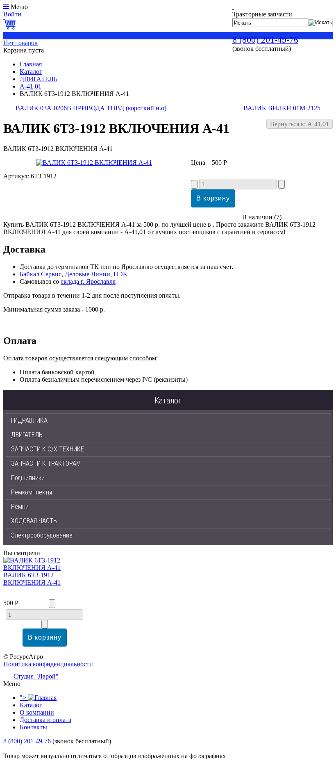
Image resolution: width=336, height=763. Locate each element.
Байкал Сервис (40, 274)
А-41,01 (30, 86)
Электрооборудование (42, 535)
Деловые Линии (87, 274)
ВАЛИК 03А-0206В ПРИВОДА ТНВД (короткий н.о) (91, 108)
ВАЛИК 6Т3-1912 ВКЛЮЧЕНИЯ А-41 (32, 579)
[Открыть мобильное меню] (6, 6)
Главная (31, 64)
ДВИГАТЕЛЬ (38, 78)
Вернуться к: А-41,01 (299, 124)
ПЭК (120, 274)
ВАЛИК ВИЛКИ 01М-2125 (281, 108)
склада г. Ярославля (88, 281)
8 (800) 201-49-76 (265, 39)
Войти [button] (12, 14)
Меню (19, 6)
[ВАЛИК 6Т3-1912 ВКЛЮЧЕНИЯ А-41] (94, 162)
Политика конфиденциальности (48, 664)
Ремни (20, 506)
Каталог (31, 71)
